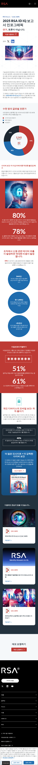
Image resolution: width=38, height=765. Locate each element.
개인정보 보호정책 (8, 758)
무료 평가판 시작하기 (7, 737)
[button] (31, 4)
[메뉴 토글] (35, 4)
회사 (2, 724)
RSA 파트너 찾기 (6, 745)
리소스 (3, 706)
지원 (2, 712)
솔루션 (3, 700)
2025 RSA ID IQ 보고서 (13, 95)
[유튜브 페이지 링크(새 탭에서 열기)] (12, 686)
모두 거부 (16, 762)
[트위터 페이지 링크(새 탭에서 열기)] (2, 686)
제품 (2, 694)
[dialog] (19, 756)
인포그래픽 (15, 17)
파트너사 (4, 718)
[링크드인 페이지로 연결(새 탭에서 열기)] (7, 686)
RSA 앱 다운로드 (8, 733)
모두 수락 (28, 762)
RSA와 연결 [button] (10, 680)
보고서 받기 (18, 471)
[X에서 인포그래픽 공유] (8, 41)
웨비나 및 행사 (5, 741)
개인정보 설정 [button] (6, 763)
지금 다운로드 (9, 34)
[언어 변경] (29, 4)
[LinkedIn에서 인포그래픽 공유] (13, 41)
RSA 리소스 (7, 17)
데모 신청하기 (18, 649)
